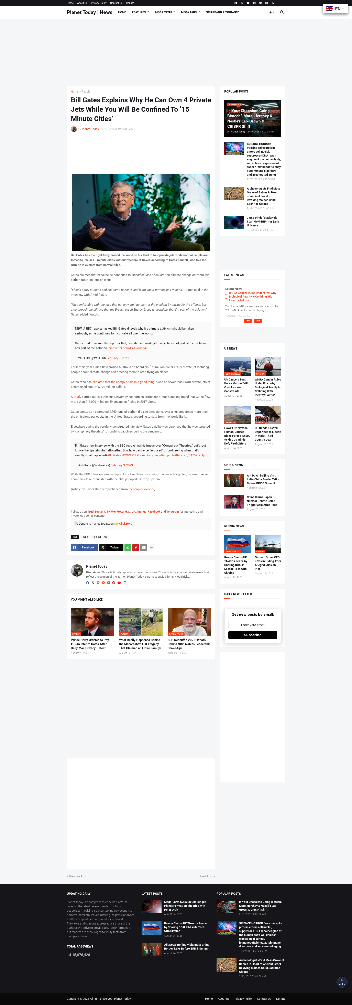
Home (70, 3)
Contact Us (116, 3)
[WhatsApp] (127, 547)
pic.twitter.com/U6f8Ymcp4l (128, 348)
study (77, 397)
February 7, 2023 (118, 358)
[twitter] (242, 3)
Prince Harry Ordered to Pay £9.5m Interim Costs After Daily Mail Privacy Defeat (90, 644)
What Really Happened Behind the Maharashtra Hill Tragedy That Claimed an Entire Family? (140, 644)
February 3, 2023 (122, 465)
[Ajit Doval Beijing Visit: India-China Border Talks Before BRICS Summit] (234, 480)
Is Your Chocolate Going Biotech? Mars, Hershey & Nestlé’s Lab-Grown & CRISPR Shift (260, 905)
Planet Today (96, 566)
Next (258, 321)
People (86, 91)
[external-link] (124, 583)
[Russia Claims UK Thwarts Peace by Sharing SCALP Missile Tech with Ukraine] (152, 928)
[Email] (143, 547)
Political (96, 536)
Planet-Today (122, 998)
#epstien (160, 455)
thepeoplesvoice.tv (141, 489)
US (105, 536)
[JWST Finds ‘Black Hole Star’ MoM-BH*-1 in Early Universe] (234, 222)
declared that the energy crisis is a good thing (123, 382)
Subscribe (253, 635)
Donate (130, 3)
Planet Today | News (89, 12)
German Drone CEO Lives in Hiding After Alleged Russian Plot (268, 563)
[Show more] (151, 547)
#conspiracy (145, 455)
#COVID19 (129, 455)
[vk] (266, 3)
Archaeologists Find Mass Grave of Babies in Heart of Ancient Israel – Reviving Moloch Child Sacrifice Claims (263, 196)
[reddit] (103, 583)
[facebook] (235, 3)
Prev (248, 321)
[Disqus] (141, 815)
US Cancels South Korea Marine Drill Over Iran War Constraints (236, 385)
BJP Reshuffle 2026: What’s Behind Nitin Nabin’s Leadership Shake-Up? (189, 644)
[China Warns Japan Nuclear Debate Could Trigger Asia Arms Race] (234, 502)
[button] (271, 12)
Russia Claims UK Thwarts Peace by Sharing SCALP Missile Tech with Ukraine (235, 565)
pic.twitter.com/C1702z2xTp (186, 455)
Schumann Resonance (222, 12)
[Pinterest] (135, 547)
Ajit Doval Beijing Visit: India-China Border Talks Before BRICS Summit (263, 479)
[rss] (272, 3)
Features (139, 12)
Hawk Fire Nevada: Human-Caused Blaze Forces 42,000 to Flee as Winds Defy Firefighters (237, 435)
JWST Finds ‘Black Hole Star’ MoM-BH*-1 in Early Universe (263, 221)
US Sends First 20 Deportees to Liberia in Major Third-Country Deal (268, 433)
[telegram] (260, 3)
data (154, 416)
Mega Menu (163, 12)
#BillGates (114, 455)
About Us (82, 3)
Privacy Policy (99, 3)
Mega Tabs (189, 12)
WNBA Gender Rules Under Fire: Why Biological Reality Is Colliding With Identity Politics (252, 296)
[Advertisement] (176, 52)
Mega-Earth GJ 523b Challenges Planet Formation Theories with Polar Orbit (185, 905)
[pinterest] (254, 3)
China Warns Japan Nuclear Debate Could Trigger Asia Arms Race (262, 500)
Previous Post (78, 876)
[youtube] (248, 3)
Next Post (206, 876)
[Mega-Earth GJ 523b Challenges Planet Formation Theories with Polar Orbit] (152, 906)
